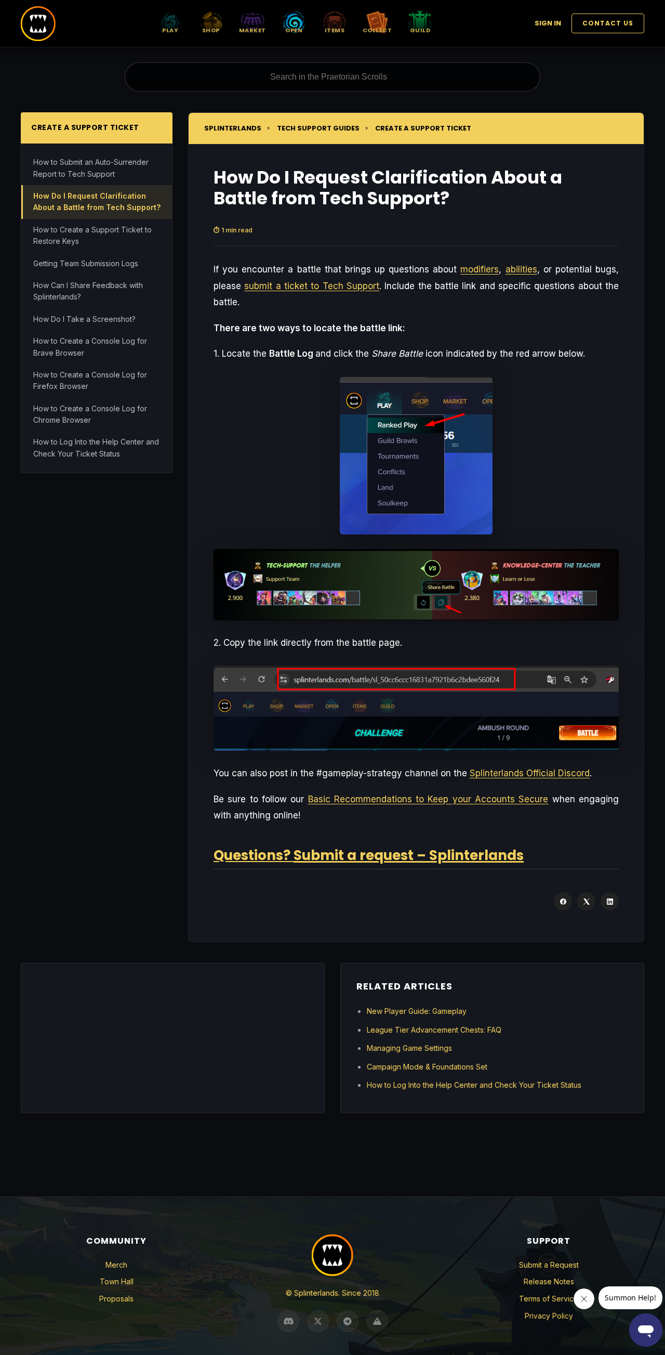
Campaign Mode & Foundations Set (427, 1066)
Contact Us (607, 23)
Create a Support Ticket (423, 128)
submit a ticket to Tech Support (311, 286)
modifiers (479, 269)
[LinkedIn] (610, 901)
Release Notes (549, 1281)
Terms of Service (548, 1298)
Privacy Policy (549, 1315)
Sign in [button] (548, 23)
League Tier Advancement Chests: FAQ (434, 1029)
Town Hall (117, 1281)
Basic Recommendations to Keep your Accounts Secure (428, 799)
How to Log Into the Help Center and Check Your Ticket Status (96, 447)
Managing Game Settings (409, 1048)
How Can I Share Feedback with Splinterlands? (88, 291)
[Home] (38, 23)
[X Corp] (586, 901)
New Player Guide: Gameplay (417, 1011)
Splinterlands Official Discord (530, 773)
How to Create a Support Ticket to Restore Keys (92, 235)
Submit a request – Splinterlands (409, 855)
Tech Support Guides (318, 128)
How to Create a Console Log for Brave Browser (90, 346)
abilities (521, 269)
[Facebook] (563, 901)
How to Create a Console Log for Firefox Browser (90, 380)
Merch (116, 1264)
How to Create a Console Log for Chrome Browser (90, 413)
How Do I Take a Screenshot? (84, 319)
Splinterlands (232, 128)
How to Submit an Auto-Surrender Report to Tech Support (91, 168)
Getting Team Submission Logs (85, 262)
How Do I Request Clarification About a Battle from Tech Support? (97, 201)
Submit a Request (549, 1264)
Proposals (116, 1298)
